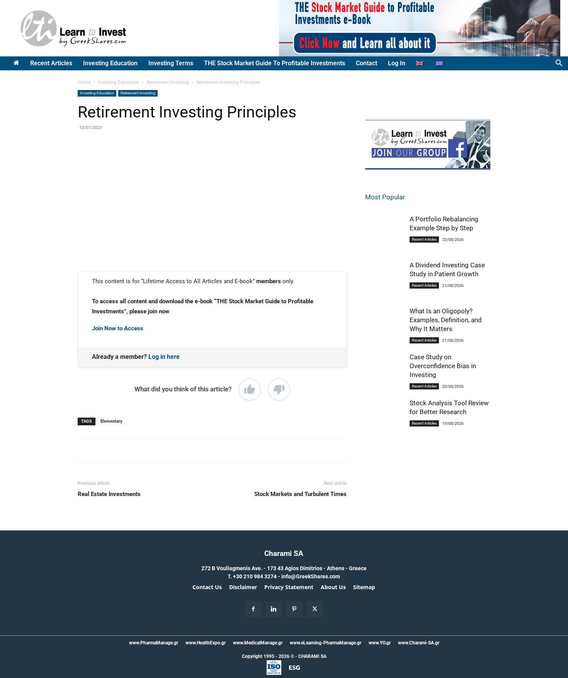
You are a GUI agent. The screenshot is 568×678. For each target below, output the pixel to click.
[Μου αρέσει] (249, 389)
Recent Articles (51, 63)
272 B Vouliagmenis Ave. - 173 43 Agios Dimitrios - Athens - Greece (284, 568)
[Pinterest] (167, 160)
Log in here (164, 356)
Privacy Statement (288, 587)
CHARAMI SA (312, 656)
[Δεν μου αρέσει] (279, 389)
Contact (366, 63)
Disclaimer (243, 587)
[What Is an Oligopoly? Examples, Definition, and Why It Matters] (384, 327)
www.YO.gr (380, 643)
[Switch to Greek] (440, 63)
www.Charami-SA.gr (418, 643)
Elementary (111, 421)
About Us (333, 587)
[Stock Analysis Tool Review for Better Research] (384, 419)
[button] (558, 64)
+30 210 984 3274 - (257, 576)
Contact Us (207, 587)
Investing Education (110, 63)
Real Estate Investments (109, 494)
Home (84, 82)
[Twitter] (150, 160)
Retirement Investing (167, 82)
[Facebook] (132, 160)
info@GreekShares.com (310, 576)
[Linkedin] (185, 160)
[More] (204, 160)
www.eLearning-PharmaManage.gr (325, 643)
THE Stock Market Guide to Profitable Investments (274, 63)
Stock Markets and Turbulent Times (300, 494)
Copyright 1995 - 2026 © (268, 656)
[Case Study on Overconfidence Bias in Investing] (384, 373)
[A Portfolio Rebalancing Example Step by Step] (384, 234)
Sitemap (364, 587)
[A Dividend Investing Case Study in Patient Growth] (384, 280)
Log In (396, 63)
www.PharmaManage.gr (153, 643)
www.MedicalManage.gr (257, 643)
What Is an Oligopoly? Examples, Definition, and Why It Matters (446, 320)
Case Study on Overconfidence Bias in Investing (443, 366)
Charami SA (283, 553)
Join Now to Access (117, 328)
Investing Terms (170, 63)
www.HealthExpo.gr (205, 643)
